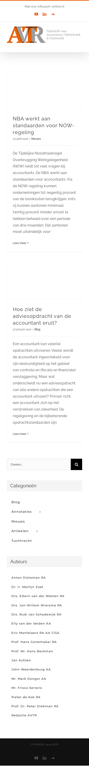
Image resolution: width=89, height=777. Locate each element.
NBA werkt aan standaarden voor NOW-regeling (43, 125)
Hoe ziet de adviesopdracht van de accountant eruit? (42, 316)
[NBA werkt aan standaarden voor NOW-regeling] (44, 89)
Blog (37, 329)
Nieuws (36, 138)
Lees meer (19, 243)
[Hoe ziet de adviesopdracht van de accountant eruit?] (44, 280)
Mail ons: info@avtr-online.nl (44, 6)
